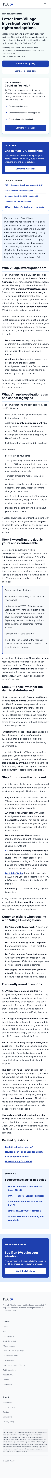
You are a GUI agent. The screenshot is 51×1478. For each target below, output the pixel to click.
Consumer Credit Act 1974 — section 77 (21, 196)
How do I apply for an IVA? (18, 1161)
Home (5, 1327)
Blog (5, 1331)
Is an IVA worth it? (10, 1360)
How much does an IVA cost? (14, 1365)
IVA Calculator (8, 1336)
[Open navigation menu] (45, 4)
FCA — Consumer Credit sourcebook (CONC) (24, 185)
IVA (7, 850)
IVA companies (9, 1346)
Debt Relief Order (14, 873)
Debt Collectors (9, 1370)
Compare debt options (25, 71)
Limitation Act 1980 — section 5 (24, 1211)
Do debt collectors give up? (19, 1147)
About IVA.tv (8, 1375)
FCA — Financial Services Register (26, 1196)
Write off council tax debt (13, 1351)
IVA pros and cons (10, 1355)
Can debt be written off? (18, 1156)
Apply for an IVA (9, 1341)
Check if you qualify (25, 63)
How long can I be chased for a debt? (24, 1152)
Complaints (7, 1384)
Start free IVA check (25, 168)
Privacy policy (8, 1422)
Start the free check (25, 128)
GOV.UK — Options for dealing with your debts (24, 207)
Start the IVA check (25, 1271)
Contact (6, 1380)
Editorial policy (9, 1407)
